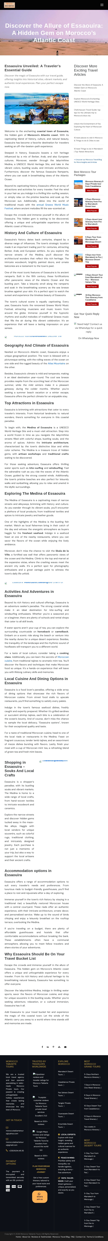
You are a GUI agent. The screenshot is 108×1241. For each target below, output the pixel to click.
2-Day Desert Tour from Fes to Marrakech (92, 1210)
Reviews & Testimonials (41, 1237)
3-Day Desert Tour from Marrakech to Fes (92, 1169)
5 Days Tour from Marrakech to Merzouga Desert (93, 239)
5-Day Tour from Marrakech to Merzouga (91, 1196)
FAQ (72, 1237)
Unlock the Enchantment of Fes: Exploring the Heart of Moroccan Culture (88, 127)
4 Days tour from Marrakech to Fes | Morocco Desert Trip (93, 258)
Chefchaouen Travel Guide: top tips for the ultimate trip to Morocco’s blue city (87, 113)
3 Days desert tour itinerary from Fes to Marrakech (93, 221)
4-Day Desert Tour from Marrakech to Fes (92, 1183)
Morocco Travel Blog (61, 1237)
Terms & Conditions (95, 1237)
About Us (26, 1237)
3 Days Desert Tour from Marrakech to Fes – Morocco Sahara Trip (94, 278)
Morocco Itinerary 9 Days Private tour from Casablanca (94, 183)
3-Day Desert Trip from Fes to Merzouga (92, 1223)
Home (18, 1237)
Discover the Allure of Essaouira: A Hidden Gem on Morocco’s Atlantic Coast (88, 88)
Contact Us (80, 1237)
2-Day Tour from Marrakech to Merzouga (91, 1156)
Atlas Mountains (56, 363)
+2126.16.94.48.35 (16, 1150)
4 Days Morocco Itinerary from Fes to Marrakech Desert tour (93, 202)
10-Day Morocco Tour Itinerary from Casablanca (94, 297)
